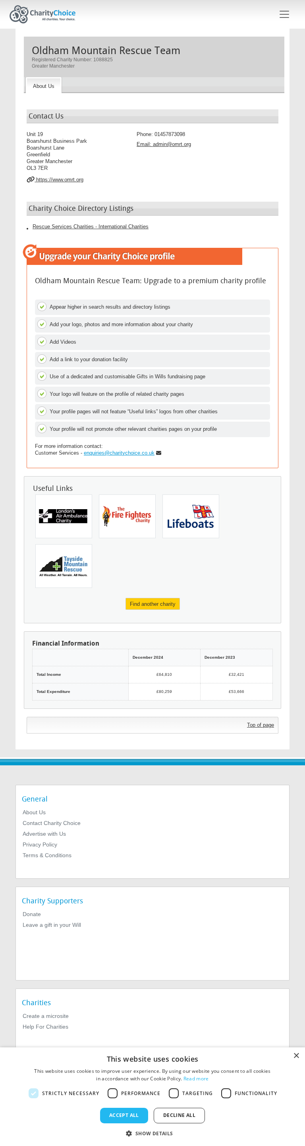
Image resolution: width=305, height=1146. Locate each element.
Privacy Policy (40, 844)
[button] (152, 1132)
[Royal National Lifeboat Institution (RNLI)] (190, 516)
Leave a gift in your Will (52, 925)
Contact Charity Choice (52, 823)
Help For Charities (45, 1026)
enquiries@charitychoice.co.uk (119, 453)
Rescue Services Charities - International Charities (91, 227)
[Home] (46, 14)
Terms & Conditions (47, 855)
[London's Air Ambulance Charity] (63, 516)
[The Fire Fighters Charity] (127, 516)
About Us (34, 812)
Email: (164, 144)
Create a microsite (46, 1016)
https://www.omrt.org (59, 180)
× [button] (296, 1056)
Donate (32, 914)
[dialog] (152, 1096)
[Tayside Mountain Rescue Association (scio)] (63, 566)
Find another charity (153, 604)
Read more (196, 1078)
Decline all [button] (179, 1115)
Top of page (260, 725)
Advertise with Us (44, 834)
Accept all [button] (124, 1115)
